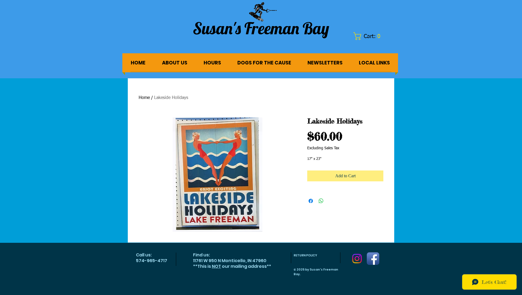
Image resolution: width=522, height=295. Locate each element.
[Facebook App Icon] (373, 258)
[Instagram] (357, 258)
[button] (369, 36)
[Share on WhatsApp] (321, 201)
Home (144, 98)
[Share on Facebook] (310, 201)
